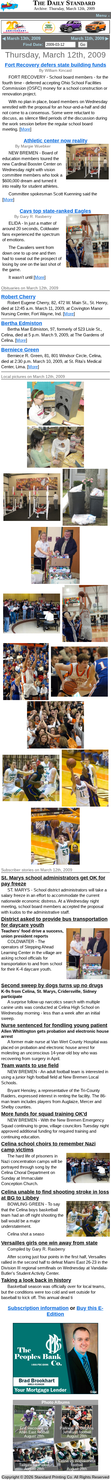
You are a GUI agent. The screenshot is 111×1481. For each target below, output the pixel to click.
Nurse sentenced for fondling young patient (54, 1025)
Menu (103, 15)
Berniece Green (20, 350)
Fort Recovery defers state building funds (55, 65)
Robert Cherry (18, 297)
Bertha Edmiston (21, 323)
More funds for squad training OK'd (44, 1114)
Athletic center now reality (55, 141)
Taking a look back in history (36, 1280)
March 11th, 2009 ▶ (90, 38)
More (25, 129)
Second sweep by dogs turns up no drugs (52, 985)
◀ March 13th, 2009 (21, 38)
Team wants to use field (30, 1065)
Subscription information (38, 1308)
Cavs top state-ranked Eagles (55, 211)
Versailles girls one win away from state (49, 1243)
